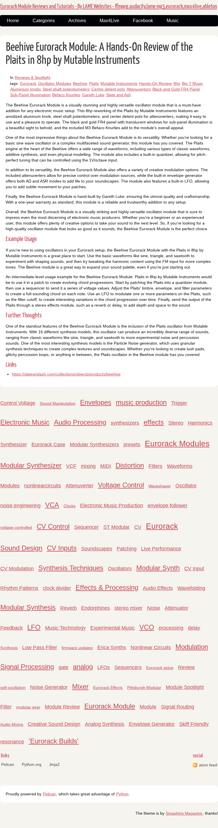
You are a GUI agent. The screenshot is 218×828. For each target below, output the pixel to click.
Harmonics (200, 423)
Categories (44, 20)
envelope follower (167, 505)
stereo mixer (128, 608)
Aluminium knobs (25, 89)
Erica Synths (111, 647)
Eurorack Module (109, 706)
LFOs (103, 667)
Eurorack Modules (177, 443)
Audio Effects (158, 588)
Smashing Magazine (184, 813)
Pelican (7, 764)
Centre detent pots (108, 89)
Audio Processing (80, 422)
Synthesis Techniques (70, 568)
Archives (77, 20)
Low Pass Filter (39, 647)
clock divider (57, 588)
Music (173, 20)
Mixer (80, 686)
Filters (155, 466)
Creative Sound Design (54, 724)
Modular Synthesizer (31, 465)
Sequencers (128, 667)
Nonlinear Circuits (151, 647)
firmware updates (77, 647)
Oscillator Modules (54, 83)
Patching (127, 549)
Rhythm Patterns (19, 588)
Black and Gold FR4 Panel (176, 89)
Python (122, 794)
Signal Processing (27, 666)
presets (131, 444)
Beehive (80, 83)
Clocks (70, 506)
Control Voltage (17, 403)
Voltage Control (121, 485)
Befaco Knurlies (66, 95)
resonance (12, 742)
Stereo (175, 423)
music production (141, 402)
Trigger (179, 403)
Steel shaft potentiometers (66, 89)
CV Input (194, 568)
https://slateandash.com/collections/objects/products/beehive (66, 374)
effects (154, 422)
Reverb (68, 608)
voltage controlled (16, 527)
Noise (153, 608)
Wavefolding (191, 588)
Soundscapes (96, 549)
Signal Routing (177, 707)
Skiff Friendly (194, 724)
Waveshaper (159, 486)
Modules (10, 486)
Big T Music (192, 83)
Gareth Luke (93, 95)
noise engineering (20, 505)
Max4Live (109, 20)
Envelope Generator (152, 724)
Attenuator (176, 608)
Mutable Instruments (118, 83)
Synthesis (9, 647)
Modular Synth (158, 568)
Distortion (130, 465)
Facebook (143, 20)
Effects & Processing (107, 587)
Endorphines (95, 608)
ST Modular (116, 527)
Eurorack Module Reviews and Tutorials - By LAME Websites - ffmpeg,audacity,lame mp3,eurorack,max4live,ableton (108, 6)
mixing (88, 466)
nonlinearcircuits (42, 486)
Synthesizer (13, 444)
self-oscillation (13, 687)
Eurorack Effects (108, 687)
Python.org (31, 764)
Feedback (11, 628)
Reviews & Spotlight (32, 77)
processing (171, 628)
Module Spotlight (185, 687)
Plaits (94, 83)
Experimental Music (112, 628)
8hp (176, 83)
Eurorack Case (48, 444)
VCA (52, 505)
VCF (71, 466)
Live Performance (161, 549)
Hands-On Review (155, 83)
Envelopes (95, 402)
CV (137, 527)
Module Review (62, 707)
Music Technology (65, 628)
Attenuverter (79, 486)
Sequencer (86, 527)
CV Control (53, 526)
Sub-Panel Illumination (30, 95)
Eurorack (28, 83)
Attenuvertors (139, 89)
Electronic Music (24, 422)
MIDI (105, 466)
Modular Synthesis (28, 607)
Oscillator (186, 486)
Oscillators (120, 568)
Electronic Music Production (111, 505)
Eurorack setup (159, 667)
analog (83, 666)
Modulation (191, 647)
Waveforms (179, 466)
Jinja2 (54, 764)
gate (63, 667)
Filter (6, 707)
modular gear (28, 707)
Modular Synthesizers (94, 444)
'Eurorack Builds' (54, 741)
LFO (34, 627)
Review (186, 667)
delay (194, 628)
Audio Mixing (11, 724)
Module (148, 707)
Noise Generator (49, 687)
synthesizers (125, 423)
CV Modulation (17, 568)
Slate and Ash (118, 95)
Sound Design (21, 548)
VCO (146, 627)
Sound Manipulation (58, 403)
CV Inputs (62, 548)
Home (13, 20)
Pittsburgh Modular (144, 687)
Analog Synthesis (104, 724)
